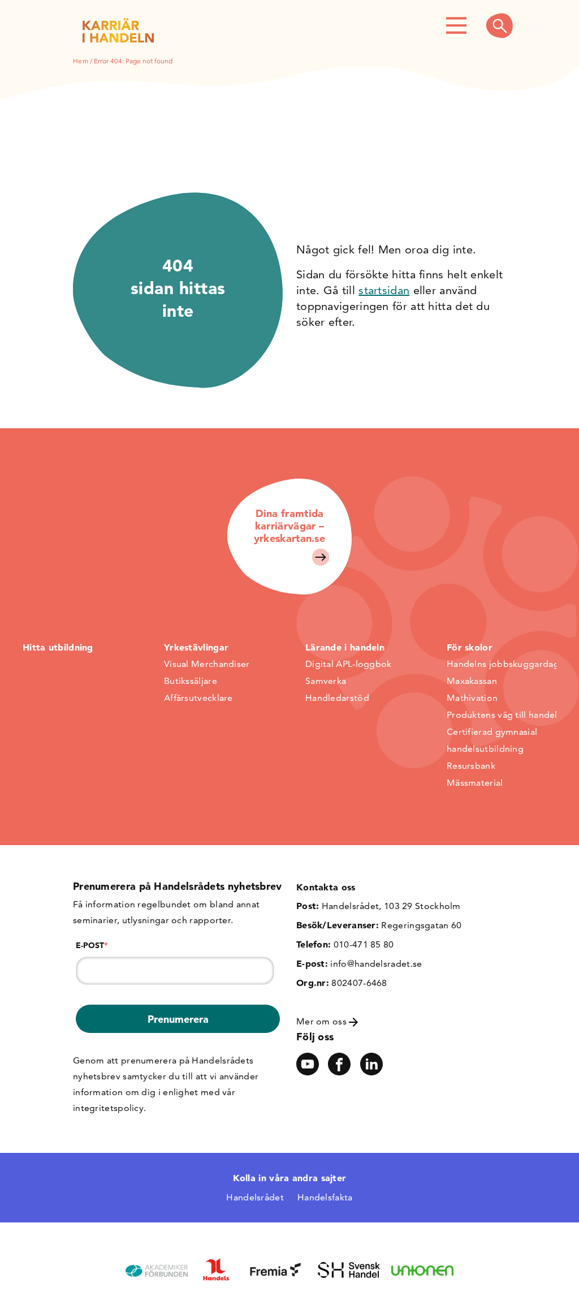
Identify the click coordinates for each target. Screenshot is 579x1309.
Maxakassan (472, 680)
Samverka (325, 680)
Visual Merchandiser (207, 663)
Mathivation (472, 697)
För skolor (469, 647)
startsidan (383, 290)
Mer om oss (322, 1021)
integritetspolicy (108, 1108)
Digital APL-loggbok (348, 663)
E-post (92, 945)
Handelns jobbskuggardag (503, 663)
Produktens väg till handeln (505, 714)
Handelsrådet (255, 1197)
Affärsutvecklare (198, 697)
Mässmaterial (475, 782)
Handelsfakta (325, 1197)
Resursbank (471, 765)
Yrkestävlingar (196, 647)
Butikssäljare (190, 680)
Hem (80, 61)
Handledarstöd (337, 697)
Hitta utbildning (58, 647)
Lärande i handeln (344, 647)
